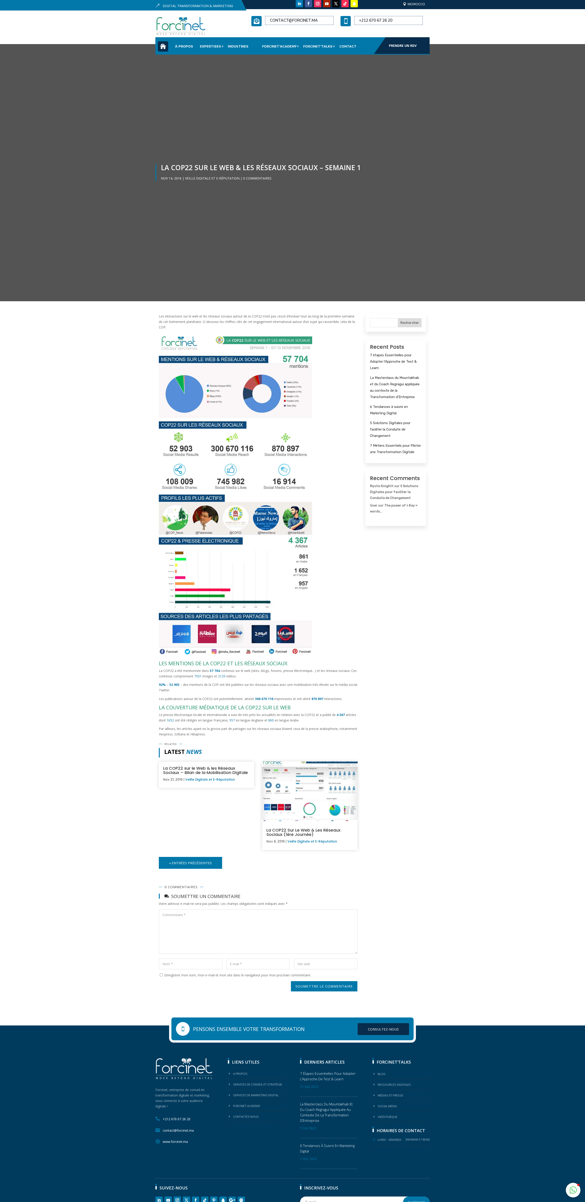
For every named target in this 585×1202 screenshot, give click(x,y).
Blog (382, 1074)
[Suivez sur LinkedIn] (299, 3)
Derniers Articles (324, 1062)
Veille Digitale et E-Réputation (212, 178)
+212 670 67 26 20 (375, 20)
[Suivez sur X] (336, 3)
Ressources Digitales (394, 1085)
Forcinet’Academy (279, 46)
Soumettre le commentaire (324, 986)
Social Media (387, 1106)
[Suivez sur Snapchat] (354, 3)
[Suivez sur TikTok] (345, 3)
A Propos (240, 1074)
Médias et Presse (390, 1095)
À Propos (184, 46)
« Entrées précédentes (190, 863)
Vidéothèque (387, 1117)
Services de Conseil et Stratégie (257, 1084)
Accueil (163, 49)
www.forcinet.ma (175, 1141)
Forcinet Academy (246, 1106)
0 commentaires (257, 178)
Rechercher (409, 323)
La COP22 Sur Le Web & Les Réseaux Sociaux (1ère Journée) (303, 832)
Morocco (416, 4)
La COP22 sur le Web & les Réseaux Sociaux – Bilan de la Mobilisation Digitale (205, 770)
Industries (238, 46)
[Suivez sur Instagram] (317, 3)
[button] (573, 1190)
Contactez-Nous (246, 1117)
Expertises (210, 46)
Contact (347, 46)
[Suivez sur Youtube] (326, 3)
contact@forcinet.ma (294, 20)
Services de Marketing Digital (256, 1095)
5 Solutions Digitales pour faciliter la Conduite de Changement (390, 429)
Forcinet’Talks (317, 46)
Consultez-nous (383, 1029)
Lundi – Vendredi (389, 1140)
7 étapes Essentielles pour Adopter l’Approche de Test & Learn (393, 361)
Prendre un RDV (403, 45)
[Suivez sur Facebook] (308, 3)
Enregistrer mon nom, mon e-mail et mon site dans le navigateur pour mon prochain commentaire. (237, 975)
